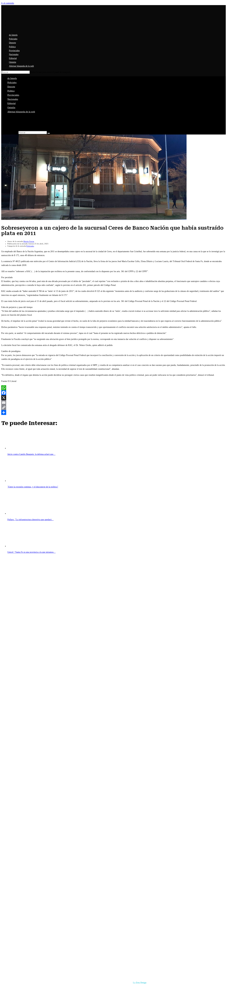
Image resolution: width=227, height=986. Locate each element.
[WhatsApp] (113, 387)
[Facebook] (113, 392)
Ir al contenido (7, 3)
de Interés (12, 78)
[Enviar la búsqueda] (49, 133)
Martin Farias (28, 241)
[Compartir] (113, 412)
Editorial (11, 103)
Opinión (11, 107)
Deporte (11, 86)
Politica (11, 91)
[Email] (113, 402)
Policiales (12, 82)
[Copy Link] (113, 407)
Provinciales (13, 95)
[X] (113, 397)
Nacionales (12, 99)
